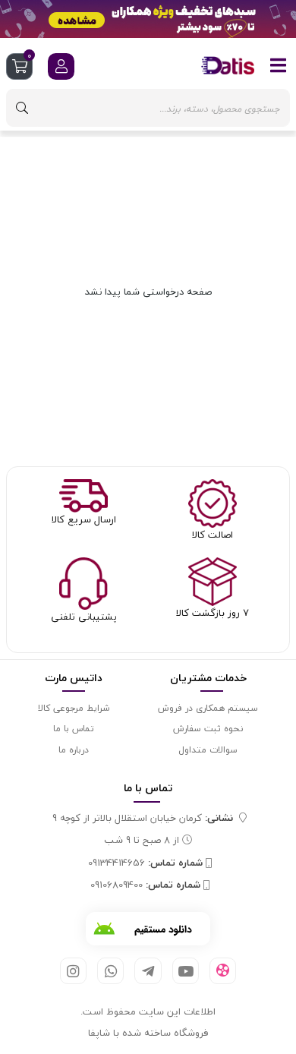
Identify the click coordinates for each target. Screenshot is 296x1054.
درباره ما (73, 750)
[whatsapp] (110, 971)
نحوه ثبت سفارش (208, 729)
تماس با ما (73, 729)
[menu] (278, 65)
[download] (148, 928)
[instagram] (73, 971)
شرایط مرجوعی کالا (73, 708)
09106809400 (145, 885)
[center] (22, 108)
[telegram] (147, 971)
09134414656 (145, 863)
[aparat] (222, 971)
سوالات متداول (208, 750)
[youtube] (185, 971)
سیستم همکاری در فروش (208, 708)
